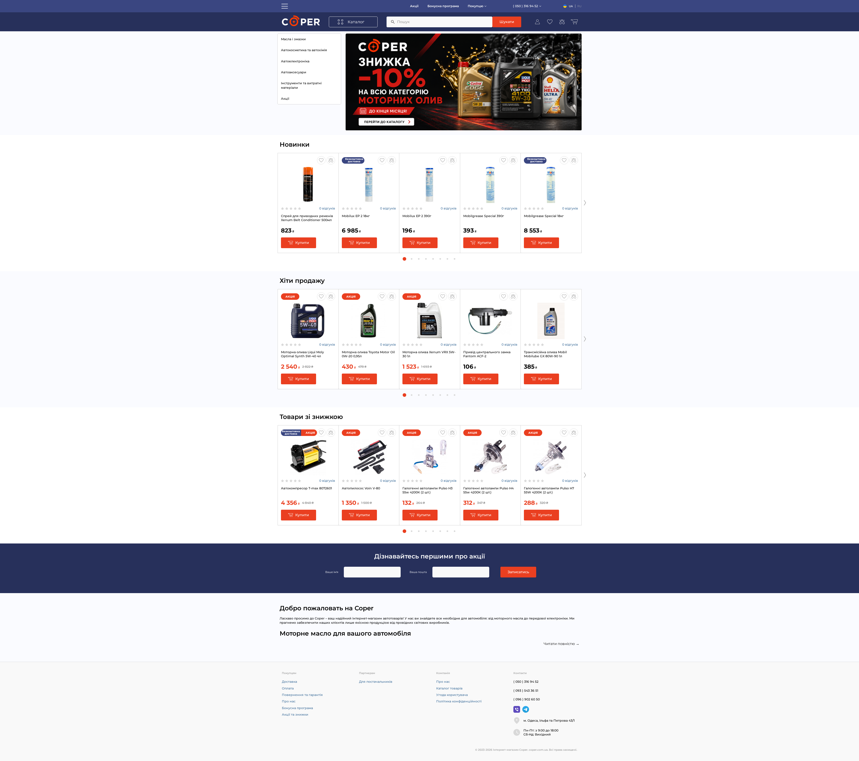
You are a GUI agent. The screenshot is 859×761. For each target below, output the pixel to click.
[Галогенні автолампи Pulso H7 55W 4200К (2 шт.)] (551, 473)
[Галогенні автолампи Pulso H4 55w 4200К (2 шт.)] (490, 473)
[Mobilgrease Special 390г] (490, 201)
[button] (404, 259)
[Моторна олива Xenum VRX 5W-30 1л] (429, 337)
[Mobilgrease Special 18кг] (551, 201)
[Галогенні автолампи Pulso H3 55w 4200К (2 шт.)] (429, 473)
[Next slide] (585, 202)
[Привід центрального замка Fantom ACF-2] (490, 337)
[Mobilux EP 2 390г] (429, 201)
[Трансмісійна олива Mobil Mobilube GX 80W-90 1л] (551, 337)
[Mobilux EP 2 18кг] (368, 201)
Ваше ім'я (331, 572)
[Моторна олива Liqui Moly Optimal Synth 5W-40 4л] (308, 337)
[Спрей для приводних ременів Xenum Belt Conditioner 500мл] (308, 201)
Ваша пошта (418, 572)
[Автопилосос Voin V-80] (368, 473)
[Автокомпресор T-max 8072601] (308, 473)
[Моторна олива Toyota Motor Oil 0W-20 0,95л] (368, 337)
